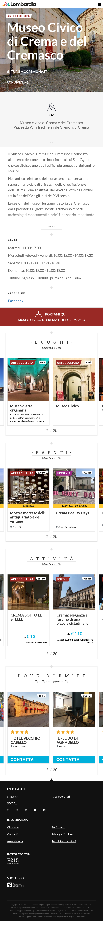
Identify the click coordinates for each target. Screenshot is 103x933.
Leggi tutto (51, 226)
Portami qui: (51, 317)
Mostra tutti (51, 347)
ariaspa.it (12, 796)
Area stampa (15, 841)
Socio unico (58, 827)
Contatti (12, 834)
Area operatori (61, 796)
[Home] (19, 4)
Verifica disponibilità (51, 681)
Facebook (15, 301)
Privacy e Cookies (62, 834)
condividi (15, 82)
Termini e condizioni (64, 841)
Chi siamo (13, 827)
